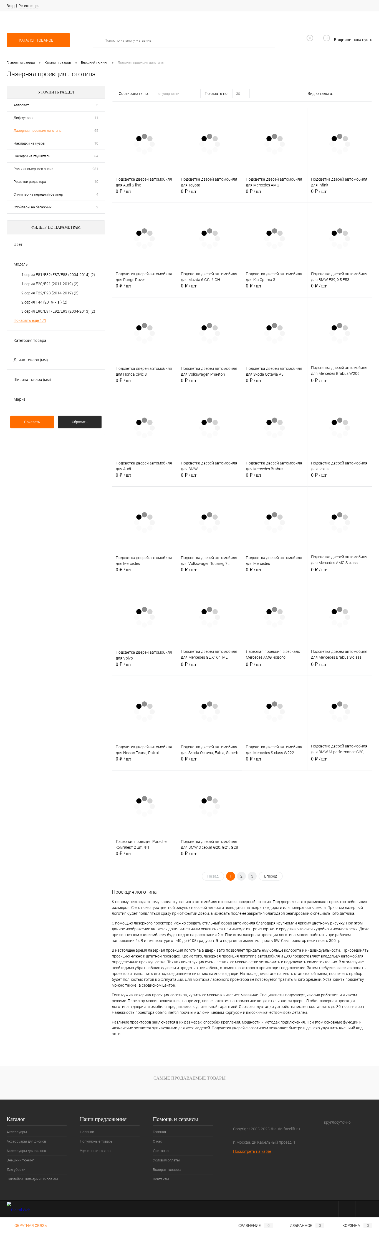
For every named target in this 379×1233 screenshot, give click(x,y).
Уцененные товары (95, 1151)
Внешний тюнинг (20, 1160)
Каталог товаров (36, 40)
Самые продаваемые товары (189, 1078)
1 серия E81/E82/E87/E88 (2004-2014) (58, 274)
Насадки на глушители (32, 156)
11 (96, 118)
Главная (159, 1132)
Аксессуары (17, 1132)
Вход (10, 6)
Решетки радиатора (30, 182)
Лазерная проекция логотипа (38, 130)
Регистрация (29, 6)
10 (96, 143)
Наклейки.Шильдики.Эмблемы (32, 1179)
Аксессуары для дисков (26, 1141)
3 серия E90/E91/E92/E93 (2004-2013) (58, 311)
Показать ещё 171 (30, 320)
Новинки (87, 1132)
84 (96, 156)
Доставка (161, 1151)
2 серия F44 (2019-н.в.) (44, 302)
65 (96, 130)
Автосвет (21, 105)
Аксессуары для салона (26, 1151)
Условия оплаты (166, 1160)
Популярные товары (96, 1141)
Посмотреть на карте (252, 1151)
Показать (32, 422)
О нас (157, 1141)
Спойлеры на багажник (33, 207)
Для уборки (16, 1170)
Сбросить (79, 422)
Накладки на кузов (29, 143)
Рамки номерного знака (34, 169)
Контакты (161, 1179)
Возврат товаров (167, 1170)
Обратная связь (30, 1225)
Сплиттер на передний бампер (38, 194)
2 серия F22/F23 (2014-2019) (50, 293)
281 (95, 169)
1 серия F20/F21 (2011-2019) (50, 284)
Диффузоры (23, 118)
